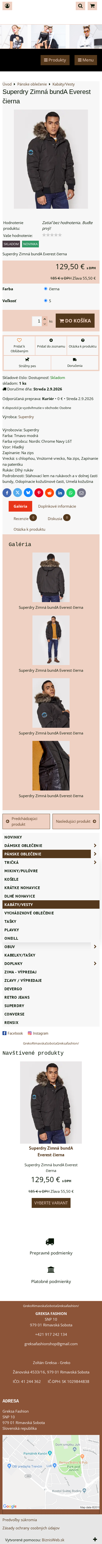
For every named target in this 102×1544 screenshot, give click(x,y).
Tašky (10, 921)
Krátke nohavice (22, 887)
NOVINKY (13, 837)
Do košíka (77, 320)
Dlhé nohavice (19, 896)
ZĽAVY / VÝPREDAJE (23, 980)
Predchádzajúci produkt (24, 821)
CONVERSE (14, 1014)
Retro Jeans (17, 997)
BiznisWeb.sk (53, 1540)
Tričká (11, 862)
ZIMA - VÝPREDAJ (20, 971)
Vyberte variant (51, 1203)
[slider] (52, 235)
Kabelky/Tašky (19, 955)
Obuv (9, 946)
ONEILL (11, 938)
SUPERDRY (14, 1005)
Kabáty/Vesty (18, 904)
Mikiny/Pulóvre (21, 870)
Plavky (11, 929)
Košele (11, 879)
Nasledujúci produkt (73, 821)
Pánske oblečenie (22, 853)
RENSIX (11, 1022)
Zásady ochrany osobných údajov (31, 1528)
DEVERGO (13, 988)
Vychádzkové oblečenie (29, 912)
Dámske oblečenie (23, 845)
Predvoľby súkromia (19, 1519)
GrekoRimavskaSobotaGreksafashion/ (51, 1043)
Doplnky (13, 963)
